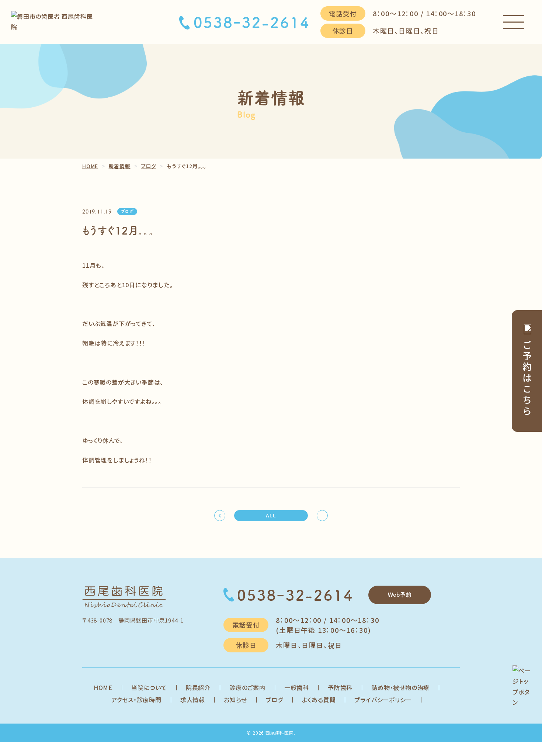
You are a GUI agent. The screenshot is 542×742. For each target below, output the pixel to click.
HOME (103, 687)
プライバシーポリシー (383, 699)
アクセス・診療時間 (136, 699)
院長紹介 (198, 687)
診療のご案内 (247, 687)
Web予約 (400, 594)
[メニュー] (513, 22)
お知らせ (235, 699)
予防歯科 (340, 687)
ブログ (274, 699)
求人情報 (192, 699)
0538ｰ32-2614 (252, 22)
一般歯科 (296, 687)
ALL (271, 515)
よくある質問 (319, 699)
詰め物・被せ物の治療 (400, 687)
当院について (149, 687)
